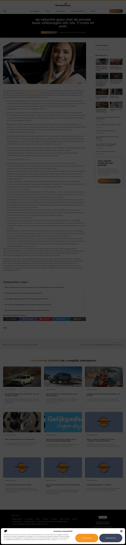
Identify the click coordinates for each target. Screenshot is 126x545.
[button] (121, 531)
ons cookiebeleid (62, 539)
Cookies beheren (111, 538)
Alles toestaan (86, 538)
